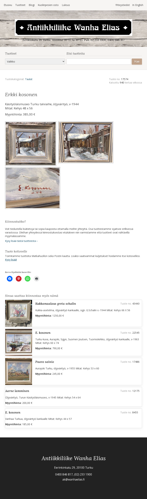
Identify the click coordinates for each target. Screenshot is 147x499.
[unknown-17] (33, 168)
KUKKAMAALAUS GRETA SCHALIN (55, 303)
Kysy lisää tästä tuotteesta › (21, 241)
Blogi (32, 5)
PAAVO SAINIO (44, 362)
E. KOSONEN (43, 333)
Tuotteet (20, 5)
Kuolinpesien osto (48, 5)
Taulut (28, 79)
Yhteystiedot (122, 5)
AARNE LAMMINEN (17, 391)
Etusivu (8, 5)
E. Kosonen (12, 412)
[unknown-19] (31, 122)
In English (137, 5)
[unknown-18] (86, 122)
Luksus (66, 5)
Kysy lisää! (11, 259)
